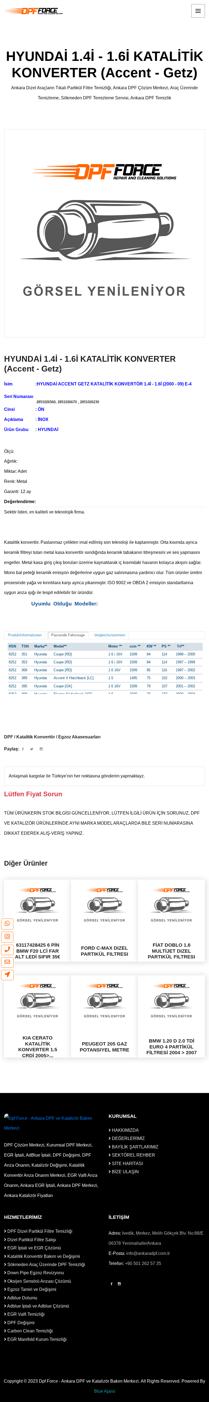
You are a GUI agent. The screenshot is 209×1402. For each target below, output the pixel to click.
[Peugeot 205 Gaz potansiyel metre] (104, 1000)
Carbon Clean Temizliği (29, 1331)
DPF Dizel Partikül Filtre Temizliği (39, 1231)
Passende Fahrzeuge (68, 635)
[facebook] (22, 749)
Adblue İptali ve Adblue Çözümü (37, 1306)
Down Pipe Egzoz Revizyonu (35, 1272)
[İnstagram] (119, 1284)
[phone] (7, 950)
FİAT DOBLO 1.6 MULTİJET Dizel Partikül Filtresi (171, 951)
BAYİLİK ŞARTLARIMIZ (134, 1147)
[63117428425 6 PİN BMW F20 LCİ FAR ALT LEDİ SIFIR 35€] (37, 905)
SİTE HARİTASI (127, 1163)
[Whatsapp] (7, 924)
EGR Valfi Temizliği (25, 1314)
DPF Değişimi (20, 1322)
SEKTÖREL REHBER (133, 1155)
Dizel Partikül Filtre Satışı (31, 1239)
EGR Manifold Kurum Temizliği (36, 1339)
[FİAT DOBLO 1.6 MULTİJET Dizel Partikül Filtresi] (171, 905)
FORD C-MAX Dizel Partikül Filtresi (104, 951)
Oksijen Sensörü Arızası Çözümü (38, 1281)
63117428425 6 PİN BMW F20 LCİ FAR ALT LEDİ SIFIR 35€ (37, 951)
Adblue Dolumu (21, 1298)
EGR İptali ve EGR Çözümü (33, 1248)
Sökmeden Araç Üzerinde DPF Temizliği (45, 1264)
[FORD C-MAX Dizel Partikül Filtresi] (104, 905)
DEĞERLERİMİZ (128, 1138)
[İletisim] (7, 975)
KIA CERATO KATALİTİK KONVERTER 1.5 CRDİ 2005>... (37, 1046)
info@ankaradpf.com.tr (148, 1253)
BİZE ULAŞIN (125, 1171)
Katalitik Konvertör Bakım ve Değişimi (43, 1256)
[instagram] (7, 937)
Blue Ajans (104, 1391)
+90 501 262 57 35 (143, 1263)
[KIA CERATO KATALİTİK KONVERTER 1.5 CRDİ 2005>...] (37, 1000)
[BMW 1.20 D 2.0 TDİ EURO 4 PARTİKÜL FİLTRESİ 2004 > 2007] (171, 1000)
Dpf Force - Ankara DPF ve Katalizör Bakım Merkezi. (89, 1381)
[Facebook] (112, 1284)
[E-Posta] (7, 962)
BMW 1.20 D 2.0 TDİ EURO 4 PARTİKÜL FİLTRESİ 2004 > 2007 (171, 1046)
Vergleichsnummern (109, 635)
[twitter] (31, 749)
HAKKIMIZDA (125, 1130)
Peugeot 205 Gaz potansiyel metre (104, 1047)
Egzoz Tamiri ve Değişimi (31, 1289)
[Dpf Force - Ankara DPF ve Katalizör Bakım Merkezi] (34, 11)
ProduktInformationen (25, 635)
